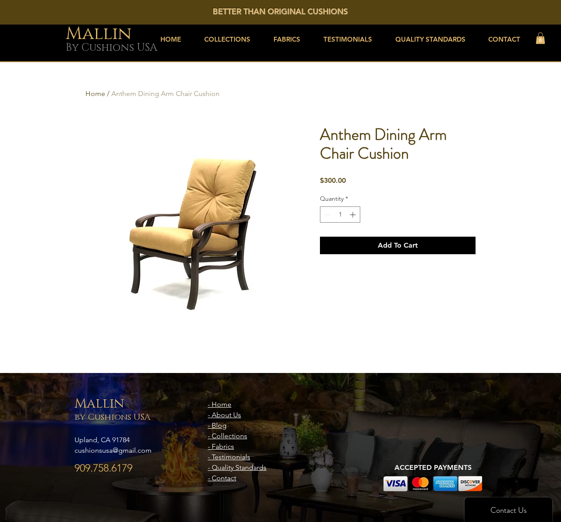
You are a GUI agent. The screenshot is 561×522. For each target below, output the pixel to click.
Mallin (99, 403)
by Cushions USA (112, 417)
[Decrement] (326, 214)
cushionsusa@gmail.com (113, 450)
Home (95, 93)
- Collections (227, 436)
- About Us (224, 415)
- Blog (217, 425)
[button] (540, 38)
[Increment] (353, 214)
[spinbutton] (340, 214)
